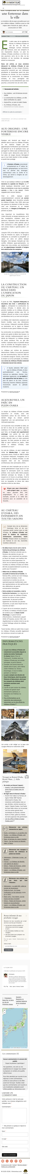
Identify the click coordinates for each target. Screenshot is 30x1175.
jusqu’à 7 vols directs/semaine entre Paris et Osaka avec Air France (14, 789)
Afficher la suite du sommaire (12, 112)
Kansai (18, 986)
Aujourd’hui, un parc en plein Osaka (15, 102)
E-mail (4, 1139)
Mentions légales (22, 1165)
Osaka (22, 986)
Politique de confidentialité (8, 1166)
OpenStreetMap (24, 1047)
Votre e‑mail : (7, 943)
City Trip (24, 32)
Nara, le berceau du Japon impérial (15, 839)
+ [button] (4, 1010)
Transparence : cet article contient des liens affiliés (13, 119)
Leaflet (11, 1047)
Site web (5, 1146)
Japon (14, 986)
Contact (14, 1165)
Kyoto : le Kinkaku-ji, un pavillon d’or (15, 833)
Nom (4, 1131)
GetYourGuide (13, 392)
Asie (11, 986)
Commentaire (7, 1107)
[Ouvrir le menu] (3, 8)
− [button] (4, 1013)
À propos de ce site (6, 1165)
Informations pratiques (11, 109)
